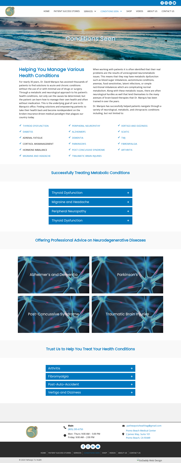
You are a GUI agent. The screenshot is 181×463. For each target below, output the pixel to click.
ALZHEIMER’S (79, 131)
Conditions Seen (92, 453)
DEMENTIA (77, 137)
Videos (112, 453)
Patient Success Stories (59, 453)
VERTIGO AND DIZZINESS (134, 125)
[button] (95, 11)
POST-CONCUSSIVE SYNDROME (88, 149)
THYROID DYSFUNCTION (36, 125)
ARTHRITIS (126, 149)
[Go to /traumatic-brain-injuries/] (127, 314)
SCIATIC (125, 131)
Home (43, 453)
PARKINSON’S (79, 143)
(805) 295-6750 (75, 429)
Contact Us (135, 453)
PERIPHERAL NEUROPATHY (86, 125)
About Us (122, 453)
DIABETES (28, 131)
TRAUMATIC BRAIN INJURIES (87, 155)
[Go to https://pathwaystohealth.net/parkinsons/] (127, 274)
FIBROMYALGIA (129, 143)
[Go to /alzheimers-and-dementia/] (53, 274)
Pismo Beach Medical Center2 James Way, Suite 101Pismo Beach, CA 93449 (141, 434)
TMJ (123, 137)
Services (77, 453)
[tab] (90, 193)
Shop (104, 453)
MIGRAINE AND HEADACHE (36, 155)
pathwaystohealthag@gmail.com (144, 425)
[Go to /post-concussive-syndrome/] (53, 314)
